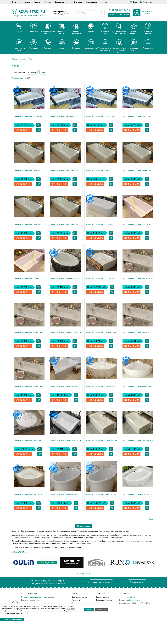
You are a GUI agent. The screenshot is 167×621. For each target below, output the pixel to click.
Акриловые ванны (19, 78)
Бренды (48, 2)
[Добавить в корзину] (38, 130)
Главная (15, 59)
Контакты (78, 2)
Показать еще (83, 526)
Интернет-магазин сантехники (33, 597)
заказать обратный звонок (119, 15)
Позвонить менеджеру (101, 582)
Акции (27, 2)
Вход (135, 2)
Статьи (104, 2)
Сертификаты (91, 2)
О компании (16, 2)
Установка (76, 600)
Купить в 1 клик (23, 130)
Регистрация (147, 2)
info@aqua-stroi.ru (132, 600)
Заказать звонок (137, 582)
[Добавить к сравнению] (38, 125)
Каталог (37, 2)
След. (151, 519)
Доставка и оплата (62, 2)
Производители (102, 597)
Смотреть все (83, 574)
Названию (32, 72)
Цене (43, 72)
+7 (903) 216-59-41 (119, 10)
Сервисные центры (103, 600)
